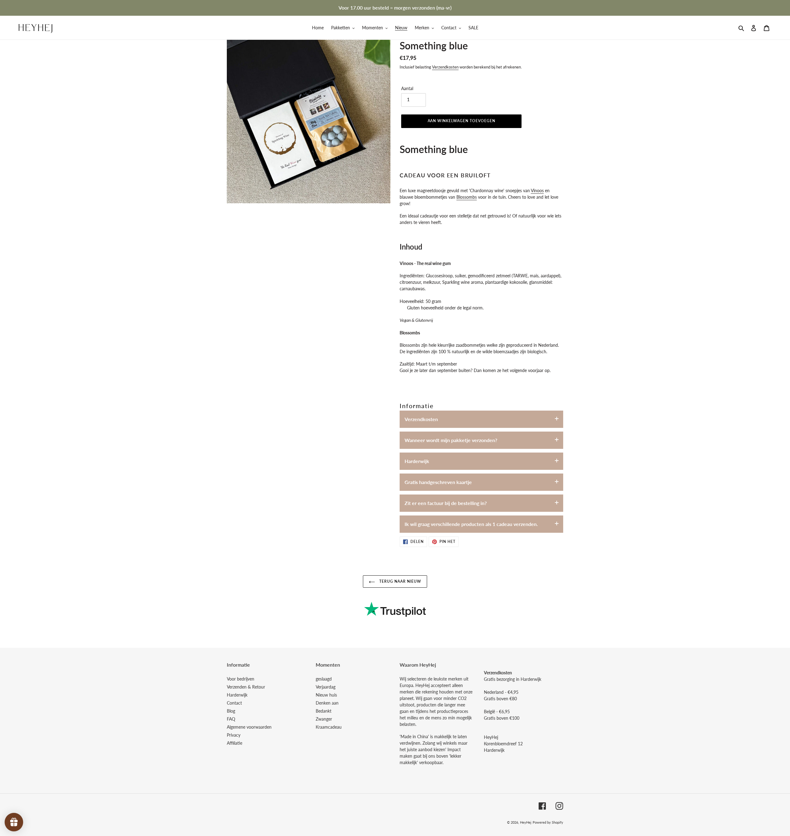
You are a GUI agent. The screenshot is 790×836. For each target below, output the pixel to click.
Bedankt (323, 711)
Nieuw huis (326, 694)
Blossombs (466, 197)
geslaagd (324, 678)
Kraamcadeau (329, 727)
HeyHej (525, 822)
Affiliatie (234, 743)
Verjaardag (325, 686)
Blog (231, 711)
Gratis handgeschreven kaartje (438, 482)
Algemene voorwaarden (249, 727)
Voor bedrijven (240, 678)
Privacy (233, 735)
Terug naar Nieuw (399, 581)
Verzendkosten (445, 66)
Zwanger (324, 719)
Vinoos (537, 190)
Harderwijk (417, 461)
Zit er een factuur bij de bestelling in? (446, 503)
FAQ (231, 719)
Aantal (407, 88)
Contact (234, 703)
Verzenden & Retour (246, 686)
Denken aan (327, 703)
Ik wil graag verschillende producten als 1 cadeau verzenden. (471, 524)
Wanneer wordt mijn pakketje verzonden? (451, 440)
